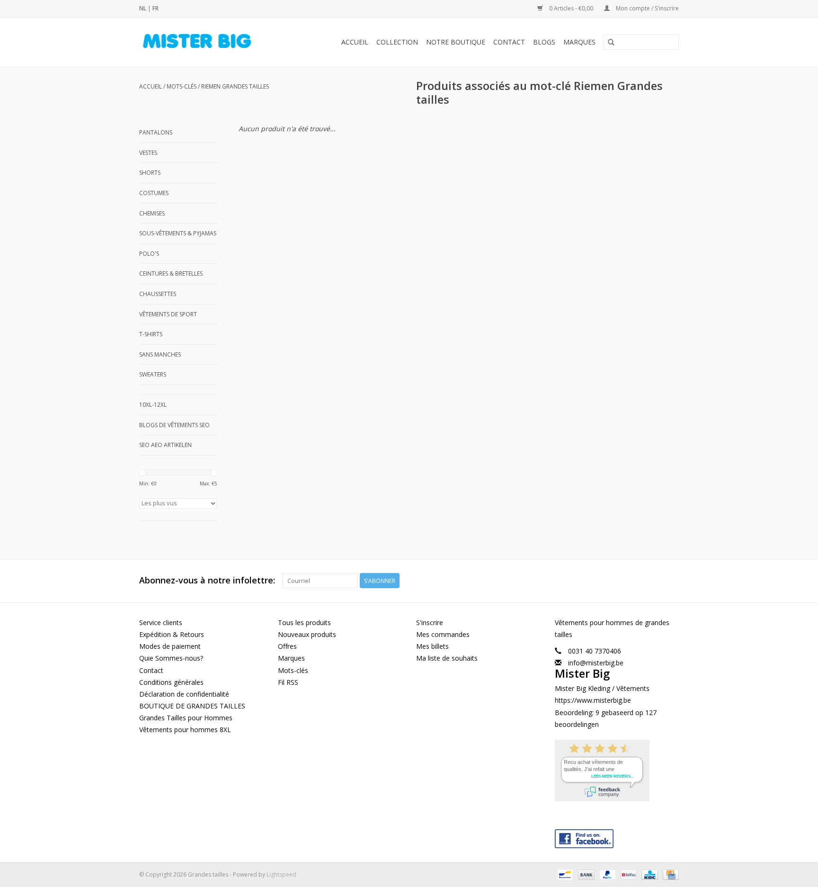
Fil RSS (288, 682)
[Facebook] (617, 836)
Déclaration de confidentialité (184, 694)
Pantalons (155, 132)
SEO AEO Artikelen (165, 445)
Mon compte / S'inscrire (646, 8)
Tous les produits (304, 622)
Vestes (148, 153)
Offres (287, 646)
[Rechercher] (611, 43)
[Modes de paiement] (563, 874)
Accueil (354, 41)
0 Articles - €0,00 (571, 8)
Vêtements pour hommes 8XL (185, 729)
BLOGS (544, 41)
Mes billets (432, 646)
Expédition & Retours (171, 634)
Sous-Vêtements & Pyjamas (177, 233)
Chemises (152, 213)
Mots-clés (181, 86)
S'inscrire (429, 622)
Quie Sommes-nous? (171, 658)
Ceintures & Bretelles (171, 273)
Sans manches (160, 354)
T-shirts (150, 334)
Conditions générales (171, 682)
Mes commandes (443, 634)
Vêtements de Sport (168, 314)
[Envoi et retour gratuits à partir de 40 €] (207, 42)
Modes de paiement (170, 646)
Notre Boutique (455, 41)
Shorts (149, 173)
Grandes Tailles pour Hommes (185, 717)
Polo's (149, 254)
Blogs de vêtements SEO (174, 425)
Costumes (154, 193)
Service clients (160, 622)
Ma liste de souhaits (447, 658)
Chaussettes (157, 294)
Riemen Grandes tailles (235, 86)
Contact (509, 41)
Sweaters (152, 374)
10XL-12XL (153, 405)
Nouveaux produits (307, 634)
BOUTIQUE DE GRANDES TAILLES (192, 705)
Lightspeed (281, 874)
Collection (397, 41)
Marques (579, 41)
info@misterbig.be (595, 662)
